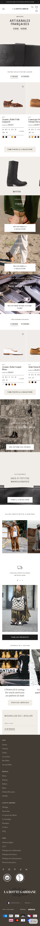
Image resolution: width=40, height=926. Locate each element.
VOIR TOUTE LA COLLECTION (19, 149)
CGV (4, 846)
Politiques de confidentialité (11, 850)
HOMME (24, 28)
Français (27, 903)
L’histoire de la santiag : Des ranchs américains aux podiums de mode (14, 692)
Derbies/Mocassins (8, 792)
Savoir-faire (6, 811)
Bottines (5, 780)
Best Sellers (5, 760)
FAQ (4, 831)
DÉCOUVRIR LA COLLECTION (20, 228)
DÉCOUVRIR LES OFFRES (20, 447)
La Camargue (6, 819)
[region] (20, 570)
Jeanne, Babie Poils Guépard (11, 120)
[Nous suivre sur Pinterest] (15, 869)
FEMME (16, 28)
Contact (5, 827)
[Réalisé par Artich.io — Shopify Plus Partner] (31, 909)
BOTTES (17, 191)
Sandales (5, 796)
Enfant (4, 752)
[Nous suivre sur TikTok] (21, 869)
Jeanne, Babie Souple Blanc (12, 368)
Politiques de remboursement (12, 858)
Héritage (5, 807)
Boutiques (5, 823)
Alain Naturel (34, 367)
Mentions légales (7, 842)
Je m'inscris (9, 729)
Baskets (4, 784)
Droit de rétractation (9, 862)
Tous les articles (20, 702)
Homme (5, 748)
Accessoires (6, 756)
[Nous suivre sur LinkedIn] (26, 869)
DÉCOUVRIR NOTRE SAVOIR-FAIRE (20, 307)
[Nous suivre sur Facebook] (3, 869)
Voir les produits (20, 637)
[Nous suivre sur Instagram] (9, 869)
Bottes (4, 776)
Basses (4, 788)
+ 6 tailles (21, 131)
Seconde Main (7, 764)
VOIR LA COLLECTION (20, 500)
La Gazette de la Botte (9, 815)
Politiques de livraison (9, 854)
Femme (4, 744)
